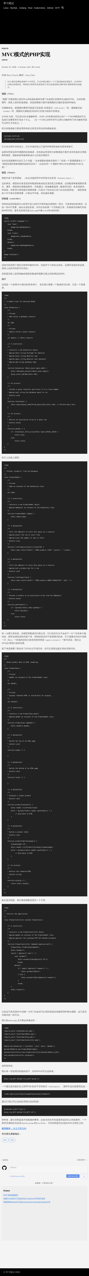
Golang (22, 8)
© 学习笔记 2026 (11, 1272)
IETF (57, 8)
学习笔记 (8, 3)
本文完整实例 (14, 1128)
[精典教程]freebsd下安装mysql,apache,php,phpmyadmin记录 (26, 1202)
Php (12, 1140)
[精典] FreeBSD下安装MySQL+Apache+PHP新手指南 (24, 1198)
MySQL (14, 8)
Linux (6, 8)
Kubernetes (39, 8)
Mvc (5, 1140)
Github (50, 8)
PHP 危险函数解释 (10, 1195)
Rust (30, 8)
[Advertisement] (44, 29)
